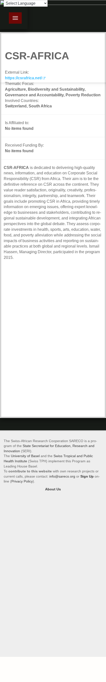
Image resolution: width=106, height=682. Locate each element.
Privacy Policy (22, 481)
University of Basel (25, 456)
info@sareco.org (62, 476)
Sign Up (87, 476)
